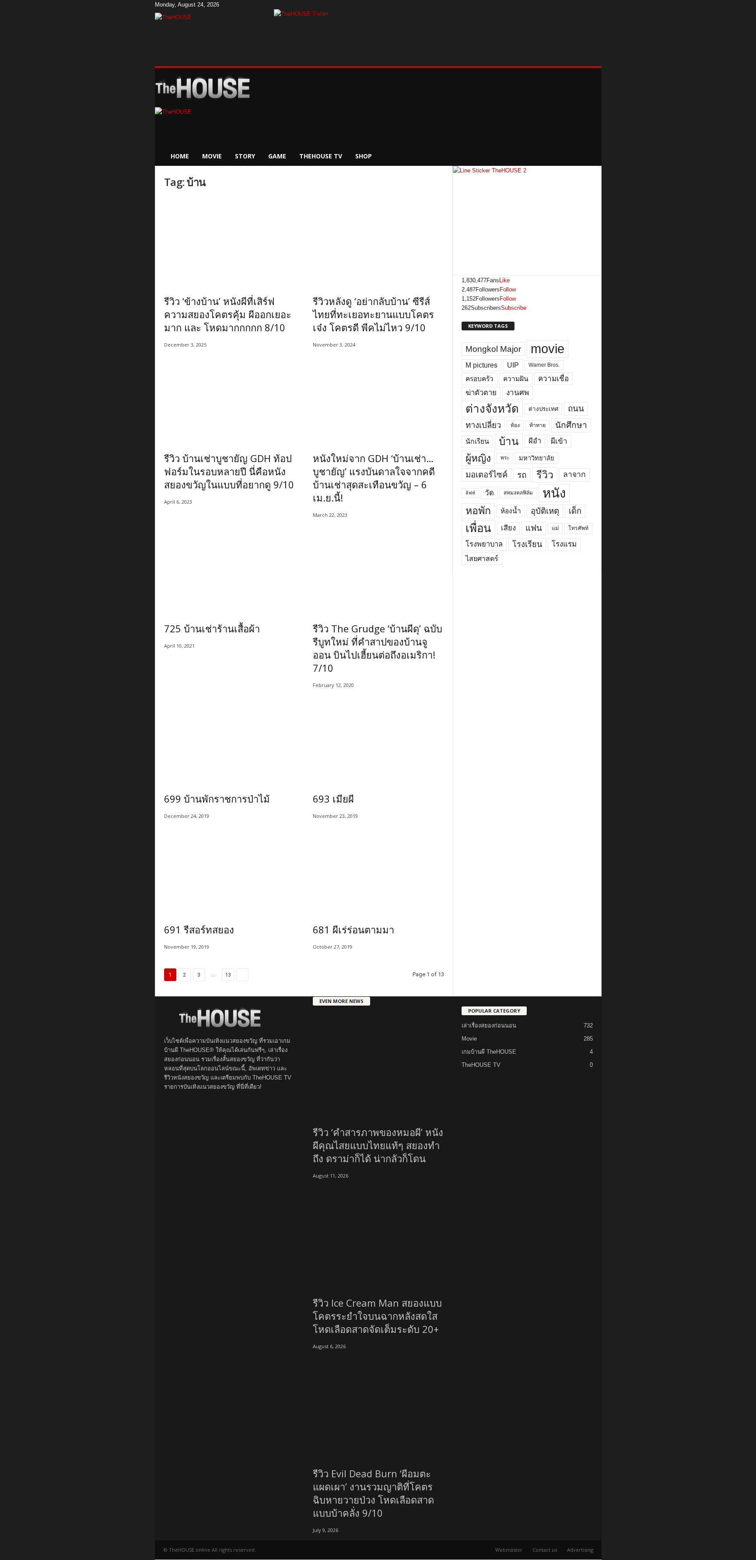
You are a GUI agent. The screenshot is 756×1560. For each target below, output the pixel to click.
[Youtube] (240, 4)
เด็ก (575, 510)
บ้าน (509, 441)
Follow (508, 289)
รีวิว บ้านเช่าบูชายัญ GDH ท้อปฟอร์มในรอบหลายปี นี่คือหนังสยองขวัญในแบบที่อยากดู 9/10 (229, 471)
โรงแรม (564, 544)
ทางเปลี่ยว (483, 425)
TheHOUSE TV (320, 156)
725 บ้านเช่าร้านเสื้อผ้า (212, 628)
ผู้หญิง (478, 458)
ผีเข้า (559, 441)
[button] (588, 116)
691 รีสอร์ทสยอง (199, 929)
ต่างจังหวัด (492, 409)
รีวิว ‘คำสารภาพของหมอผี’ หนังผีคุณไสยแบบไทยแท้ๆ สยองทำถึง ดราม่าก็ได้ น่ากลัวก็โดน (378, 1145)
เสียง (508, 528)
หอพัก (478, 510)
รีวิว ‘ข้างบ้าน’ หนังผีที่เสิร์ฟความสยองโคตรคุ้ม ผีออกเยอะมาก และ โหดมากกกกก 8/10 (227, 314)
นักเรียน (477, 441)
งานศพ (517, 392)
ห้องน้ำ (510, 511)
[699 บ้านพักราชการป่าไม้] (229, 737)
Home (180, 156)
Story (245, 156)
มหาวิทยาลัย (536, 458)
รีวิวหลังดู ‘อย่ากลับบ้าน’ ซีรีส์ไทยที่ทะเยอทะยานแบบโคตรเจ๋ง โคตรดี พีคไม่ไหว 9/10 (373, 314)
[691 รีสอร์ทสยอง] (229, 868)
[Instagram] (228, 4)
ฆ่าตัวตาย (481, 393)
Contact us (544, 1549)
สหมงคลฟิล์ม (518, 493)
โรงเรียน (527, 544)
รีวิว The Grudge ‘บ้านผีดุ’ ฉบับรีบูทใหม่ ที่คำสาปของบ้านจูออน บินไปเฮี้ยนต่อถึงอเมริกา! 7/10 (377, 648)
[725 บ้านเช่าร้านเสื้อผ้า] (229, 567)
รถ (522, 475)
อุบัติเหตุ (545, 510)
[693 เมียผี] (378, 737)
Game (277, 156)
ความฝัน (515, 378)
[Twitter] (234, 4)
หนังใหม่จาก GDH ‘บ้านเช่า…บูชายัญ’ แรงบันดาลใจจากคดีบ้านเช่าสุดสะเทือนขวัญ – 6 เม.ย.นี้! (374, 478)
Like (504, 280)
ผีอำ (534, 441)
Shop (363, 156)
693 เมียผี (333, 798)
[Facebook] (222, 4)
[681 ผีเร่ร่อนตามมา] (378, 868)
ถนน (576, 408)
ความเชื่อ (553, 379)
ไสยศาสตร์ (482, 558)
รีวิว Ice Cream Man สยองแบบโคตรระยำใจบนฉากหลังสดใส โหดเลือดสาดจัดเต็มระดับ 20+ (377, 1316)
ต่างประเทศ (543, 409)
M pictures (481, 365)
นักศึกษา (571, 425)
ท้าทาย (537, 425)
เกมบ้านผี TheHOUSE (489, 1051)
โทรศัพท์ (578, 528)
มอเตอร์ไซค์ (487, 474)
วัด (489, 493)
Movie (212, 156)
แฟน (533, 528)
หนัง (554, 493)
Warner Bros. (544, 365)
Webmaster (508, 1549)
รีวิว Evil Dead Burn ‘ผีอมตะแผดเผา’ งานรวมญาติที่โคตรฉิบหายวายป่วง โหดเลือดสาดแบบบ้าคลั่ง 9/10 (373, 1493)
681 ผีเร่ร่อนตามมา (353, 929)
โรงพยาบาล (484, 544)
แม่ (555, 528)
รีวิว (544, 474)
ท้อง (515, 425)
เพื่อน (478, 528)
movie (547, 349)
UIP (513, 365)
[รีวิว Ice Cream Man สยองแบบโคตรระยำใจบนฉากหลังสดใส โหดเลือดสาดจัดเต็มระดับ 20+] (378, 1235)
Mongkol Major (493, 349)
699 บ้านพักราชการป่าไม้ (217, 798)
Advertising (580, 1549)
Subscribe (513, 308)
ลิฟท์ (470, 492)
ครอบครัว (480, 378)
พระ (504, 458)
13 (228, 974)
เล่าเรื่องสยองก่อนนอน (489, 1025)
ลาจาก (574, 474)
